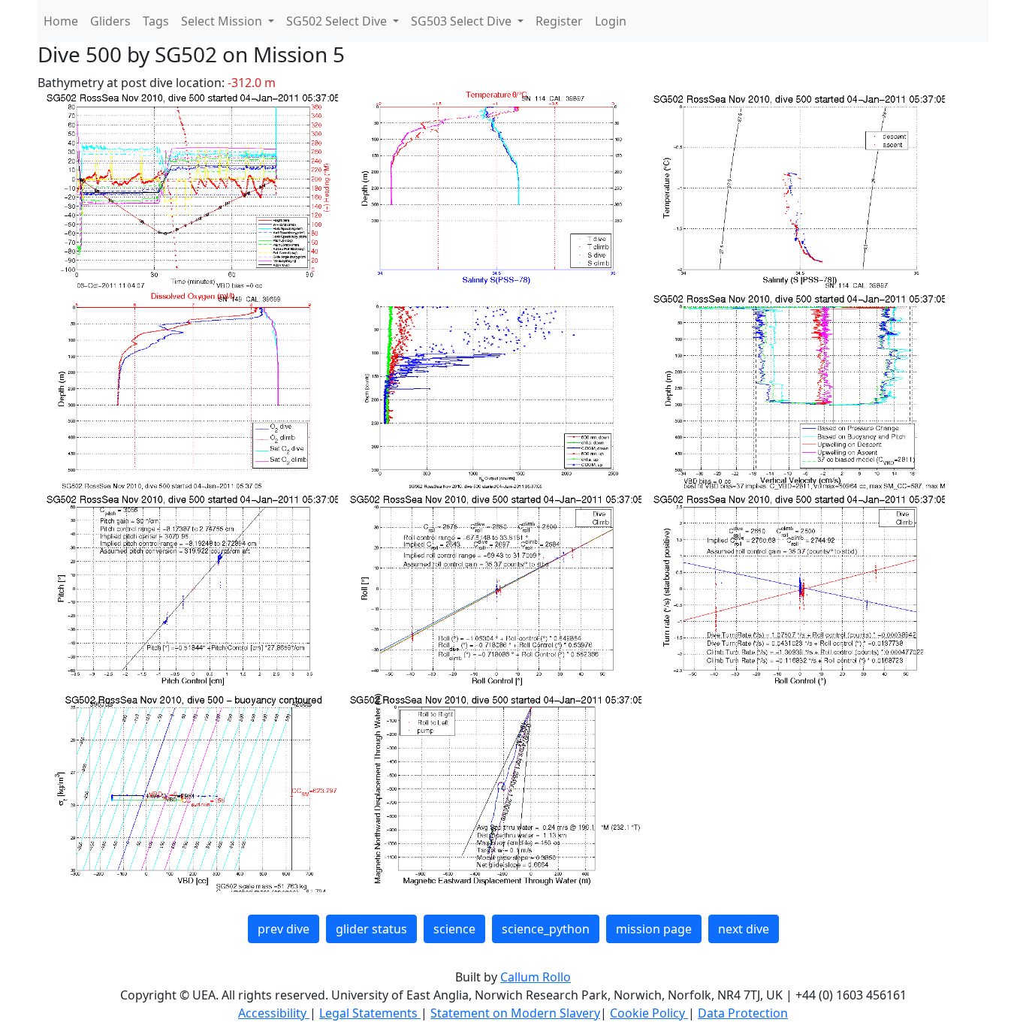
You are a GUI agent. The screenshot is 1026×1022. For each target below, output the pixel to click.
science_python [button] (546, 929)
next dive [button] (743, 929)
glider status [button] (371, 929)
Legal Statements (370, 1013)
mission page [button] (654, 929)
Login (610, 21)
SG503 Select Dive (463, 21)
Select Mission (223, 21)
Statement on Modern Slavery (515, 1013)
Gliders (110, 21)
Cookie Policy (649, 1013)
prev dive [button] (283, 929)
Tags (156, 21)
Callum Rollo (535, 977)
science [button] (454, 929)
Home (61, 21)
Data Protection (743, 1013)
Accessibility (273, 1013)
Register (559, 21)
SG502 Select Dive (338, 21)
